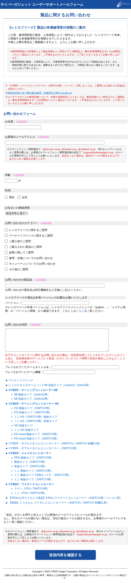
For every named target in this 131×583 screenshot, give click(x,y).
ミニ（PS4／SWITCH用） (30, 493)
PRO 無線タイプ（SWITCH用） (34, 457)
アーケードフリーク (21, 380)
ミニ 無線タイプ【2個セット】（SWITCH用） (42, 474)
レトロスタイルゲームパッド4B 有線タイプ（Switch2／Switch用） (50, 385)
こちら (80, 310)
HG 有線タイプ (23, 425)
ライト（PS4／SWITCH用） (31, 488)
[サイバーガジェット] (123, 6)
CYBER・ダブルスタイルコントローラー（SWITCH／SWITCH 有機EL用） (55, 443)
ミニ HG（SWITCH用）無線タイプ (35, 416)
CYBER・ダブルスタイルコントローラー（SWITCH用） (43, 448)
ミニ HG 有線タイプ (26, 429)
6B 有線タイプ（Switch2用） (32, 398)
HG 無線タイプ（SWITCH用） (33, 408)
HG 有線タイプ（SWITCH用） (33, 412)
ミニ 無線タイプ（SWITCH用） (33, 470)
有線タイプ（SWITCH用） (30, 466)
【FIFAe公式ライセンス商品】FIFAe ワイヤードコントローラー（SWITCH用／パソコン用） (65, 497)
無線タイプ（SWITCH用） (30, 461)
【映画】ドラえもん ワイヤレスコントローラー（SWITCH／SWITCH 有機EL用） (59, 502)
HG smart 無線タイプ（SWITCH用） (36, 434)
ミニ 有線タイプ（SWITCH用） (33, 479)
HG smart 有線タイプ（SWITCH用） (36, 438)
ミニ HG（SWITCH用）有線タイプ (35, 421)
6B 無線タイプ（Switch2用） (32, 394)
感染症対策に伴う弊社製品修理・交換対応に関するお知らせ (40, 92)
